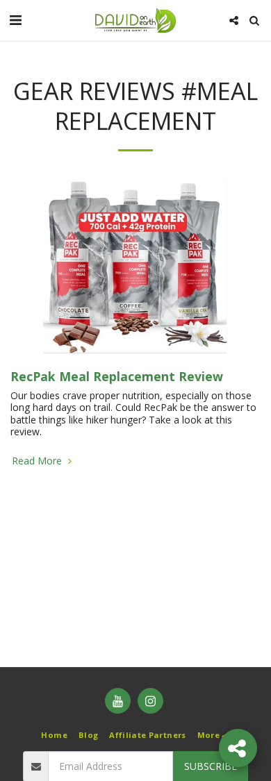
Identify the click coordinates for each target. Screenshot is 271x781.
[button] (15, 20)
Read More (38, 461)
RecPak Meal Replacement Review (116, 376)
